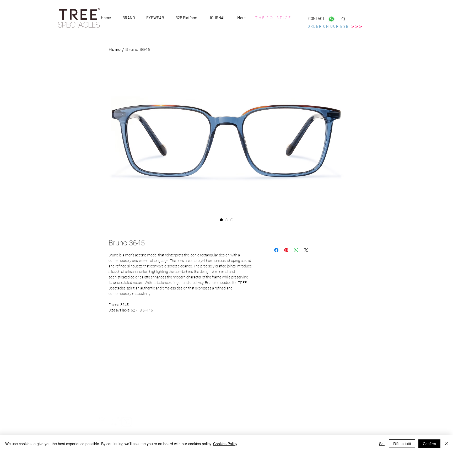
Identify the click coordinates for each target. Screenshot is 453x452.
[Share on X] (306, 250)
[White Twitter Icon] (115, 422)
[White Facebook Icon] (104, 422)
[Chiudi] (447, 443)
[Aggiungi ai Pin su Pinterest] (286, 250)
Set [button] (382, 443)
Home (115, 49)
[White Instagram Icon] (126, 422)
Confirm (429, 443)
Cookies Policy (225, 443)
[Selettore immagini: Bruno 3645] (221, 219)
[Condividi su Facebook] (276, 250)
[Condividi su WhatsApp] (296, 250)
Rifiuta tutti (402, 443)
